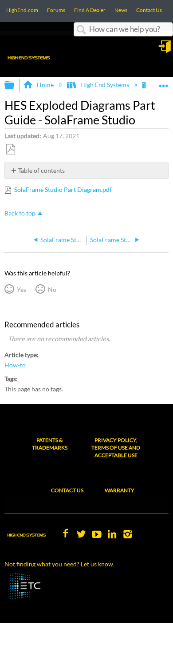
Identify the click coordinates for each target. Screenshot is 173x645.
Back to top (19, 213)
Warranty (119, 490)
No (52, 289)
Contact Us (67, 490)
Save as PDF (10, 149)
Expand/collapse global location (164, 82)
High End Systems (104, 84)
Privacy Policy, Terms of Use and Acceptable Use (115, 447)
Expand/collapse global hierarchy (15, 85)
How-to (15, 365)
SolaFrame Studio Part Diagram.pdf (62, 189)
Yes (21, 289)
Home (45, 84)
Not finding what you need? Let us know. (59, 564)
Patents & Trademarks (49, 444)
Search (82, 30)
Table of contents (41, 170)
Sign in (165, 49)
